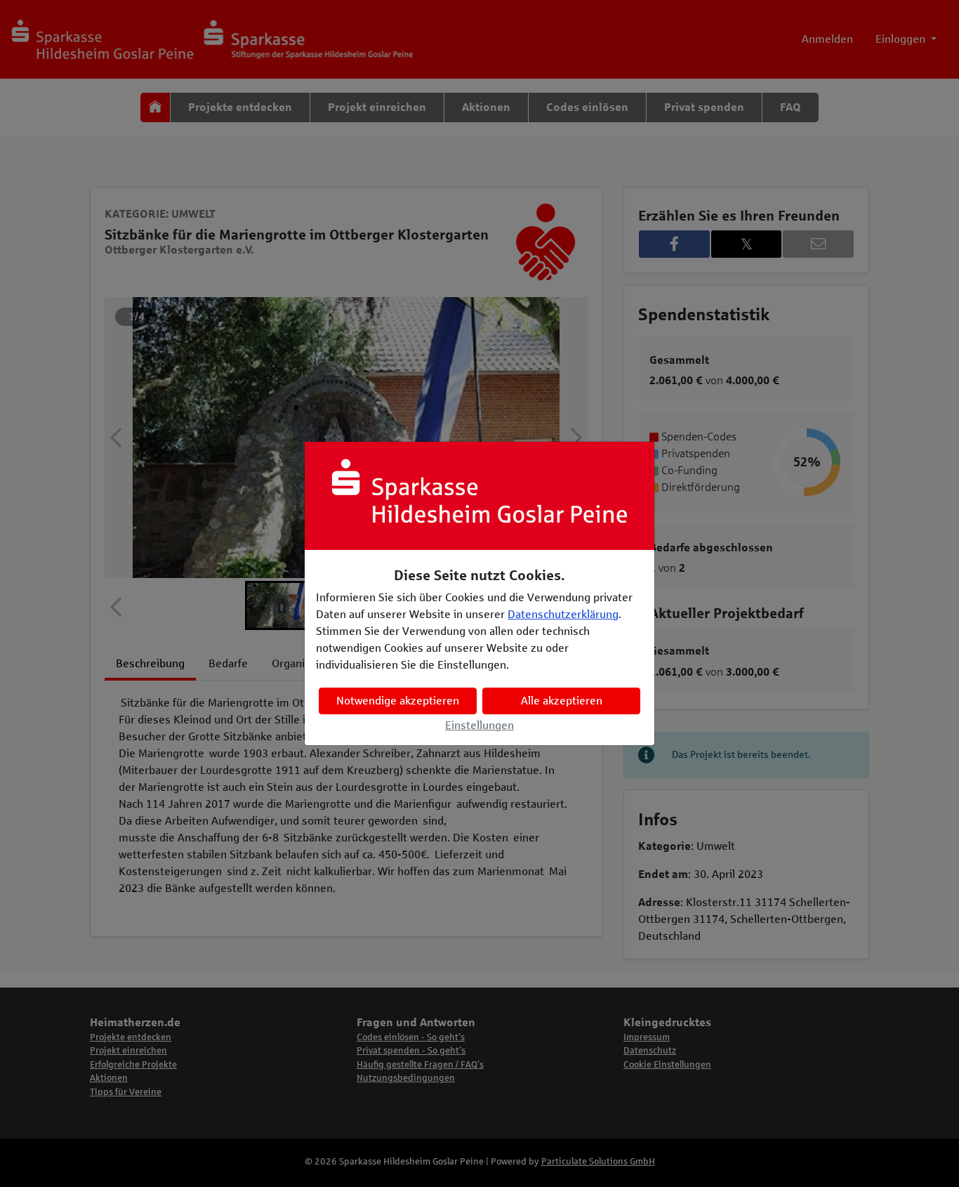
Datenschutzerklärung (563, 614)
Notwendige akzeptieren (397, 701)
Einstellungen (479, 725)
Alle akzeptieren (561, 701)
